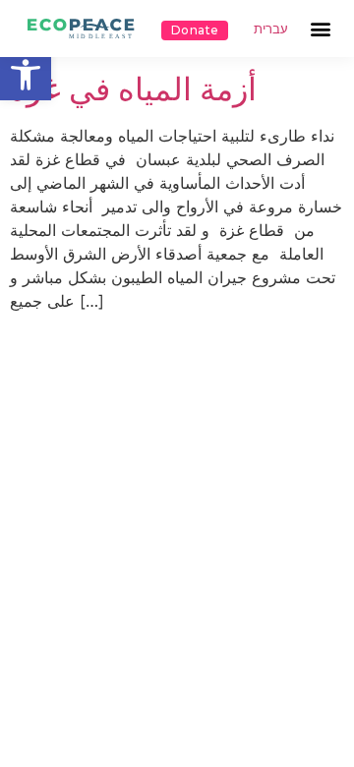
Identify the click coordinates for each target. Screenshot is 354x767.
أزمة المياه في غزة (133, 89)
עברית (271, 29)
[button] (25, 74)
